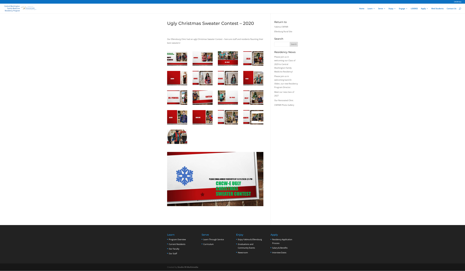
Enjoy (391, 9)
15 (226, 200)
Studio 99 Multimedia (188, 267)
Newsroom (243, 252)
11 (218, 200)
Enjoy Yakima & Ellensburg (250, 239)
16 (228, 200)
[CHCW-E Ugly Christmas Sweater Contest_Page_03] (253, 124)
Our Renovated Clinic (283, 100)
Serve (380, 9)
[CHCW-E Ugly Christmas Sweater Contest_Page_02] (177, 144)
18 (232, 200)
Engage (402, 9)
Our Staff (173, 253)
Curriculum (208, 244)
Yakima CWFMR (281, 26)
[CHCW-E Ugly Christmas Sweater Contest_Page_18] (177, 65)
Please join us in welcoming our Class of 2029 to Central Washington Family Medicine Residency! (284, 64)
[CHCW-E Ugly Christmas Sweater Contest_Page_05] (228, 124)
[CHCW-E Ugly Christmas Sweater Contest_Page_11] (203, 85)
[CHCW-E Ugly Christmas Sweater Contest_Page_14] (253, 85)
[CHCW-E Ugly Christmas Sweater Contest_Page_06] (177, 124)
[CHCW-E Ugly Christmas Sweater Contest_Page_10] (253, 65)
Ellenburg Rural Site (283, 31)
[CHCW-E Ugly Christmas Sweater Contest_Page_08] (253, 104)
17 (230, 200)
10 (216, 200)
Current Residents (177, 244)
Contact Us (451, 9)
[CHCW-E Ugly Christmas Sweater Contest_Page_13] (228, 85)
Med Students (437, 9)
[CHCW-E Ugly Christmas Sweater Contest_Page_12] (177, 85)
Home (361, 9)
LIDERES (414, 9)
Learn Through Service (213, 239)
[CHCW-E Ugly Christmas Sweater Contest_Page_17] (228, 104)
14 (224, 200)
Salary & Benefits (280, 248)
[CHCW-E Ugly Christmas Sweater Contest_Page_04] (203, 124)
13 (222, 200)
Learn (370, 9)
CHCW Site (457, 2)
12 (220, 200)
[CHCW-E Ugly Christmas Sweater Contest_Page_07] (203, 65)
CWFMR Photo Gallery (284, 105)
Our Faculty (174, 248)
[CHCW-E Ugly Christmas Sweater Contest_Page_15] (203, 104)
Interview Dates (279, 252)
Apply (423, 9)
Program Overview (177, 239)
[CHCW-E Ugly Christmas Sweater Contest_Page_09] (228, 65)
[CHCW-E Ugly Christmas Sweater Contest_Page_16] (177, 104)
